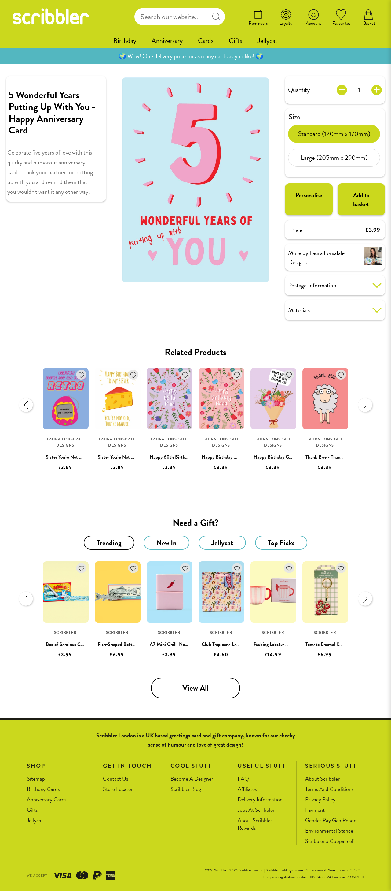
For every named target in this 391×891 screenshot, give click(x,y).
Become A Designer (191, 779)
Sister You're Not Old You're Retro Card (84, 457)
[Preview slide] (26, 405)
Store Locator (118, 789)
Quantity (299, 89)
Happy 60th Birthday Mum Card (182, 457)
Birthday (124, 41)
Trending (109, 542)
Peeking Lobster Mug (274, 644)
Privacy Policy (320, 799)
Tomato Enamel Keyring (328, 644)
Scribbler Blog (185, 789)
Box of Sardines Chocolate (71, 644)
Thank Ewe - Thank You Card (333, 457)
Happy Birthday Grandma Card (284, 457)
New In (166, 542)
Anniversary (167, 41)
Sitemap (36, 779)
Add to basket (361, 199)
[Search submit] (217, 16)
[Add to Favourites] (81, 374)
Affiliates (247, 789)
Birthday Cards (43, 789)
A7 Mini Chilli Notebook (174, 644)
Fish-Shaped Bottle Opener (125, 644)
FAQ (243, 779)
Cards (206, 41)
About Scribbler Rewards (255, 824)
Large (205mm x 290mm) (334, 157)
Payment (315, 810)
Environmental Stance (329, 831)
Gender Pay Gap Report (331, 820)
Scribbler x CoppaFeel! (330, 841)
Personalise (308, 195)
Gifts (235, 41)
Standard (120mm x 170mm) (334, 133)
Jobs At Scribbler (256, 810)
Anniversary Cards (46, 799)
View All (195, 688)
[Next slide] (365, 405)
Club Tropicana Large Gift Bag (231, 644)
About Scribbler (322, 779)
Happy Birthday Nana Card (228, 457)
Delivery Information (260, 799)
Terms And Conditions (329, 789)
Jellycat (268, 41)
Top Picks (281, 542)
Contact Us (115, 779)
